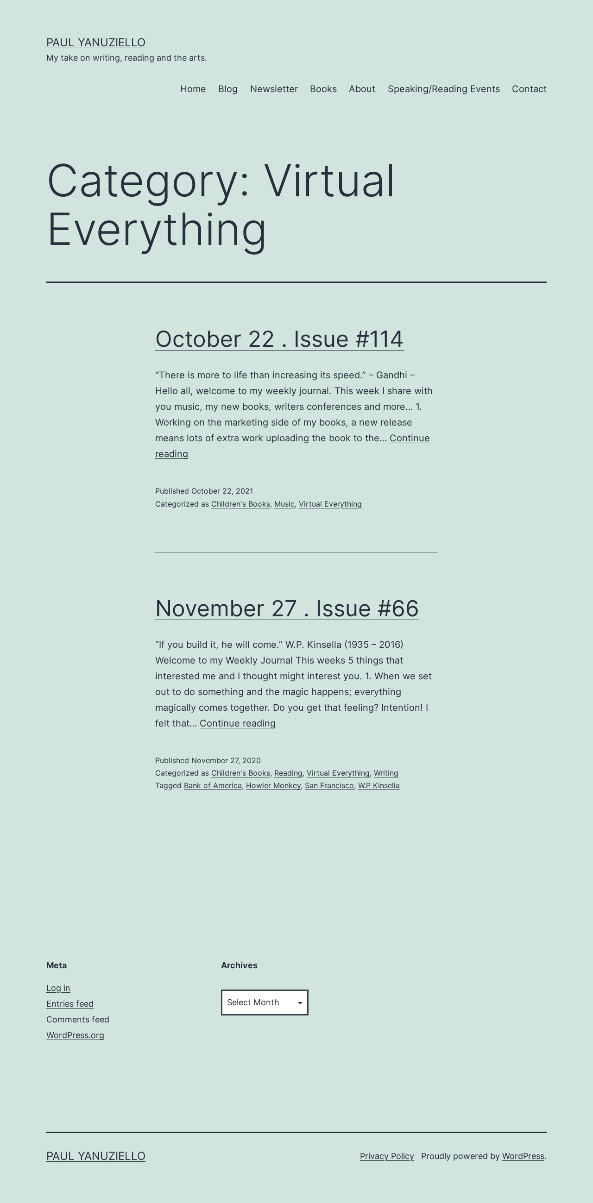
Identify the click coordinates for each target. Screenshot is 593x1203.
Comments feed (77, 1019)
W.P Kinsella (379, 785)
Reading (288, 772)
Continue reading (238, 723)
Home (193, 88)
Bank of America (213, 785)
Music (284, 503)
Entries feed (70, 1004)
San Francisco (329, 785)
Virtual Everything (330, 503)
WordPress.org (75, 1035)
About (362, 88)
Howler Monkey (273, 785)
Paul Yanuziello (95, 42)
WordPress (523, 1156)
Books (323, 88)
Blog (228, 88)
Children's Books (240, 503)
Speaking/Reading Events (444, 88)
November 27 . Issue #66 (287, 608)
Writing (386, 772)
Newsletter (274, 88)
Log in (58, 988)
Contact (529, 88)
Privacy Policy (387, 1156)
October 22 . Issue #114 (279, 338)
